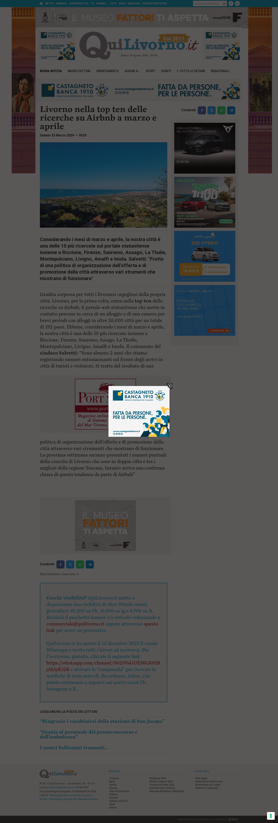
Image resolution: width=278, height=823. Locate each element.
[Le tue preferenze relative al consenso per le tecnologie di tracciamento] (271, 816)
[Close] (169, 386)
